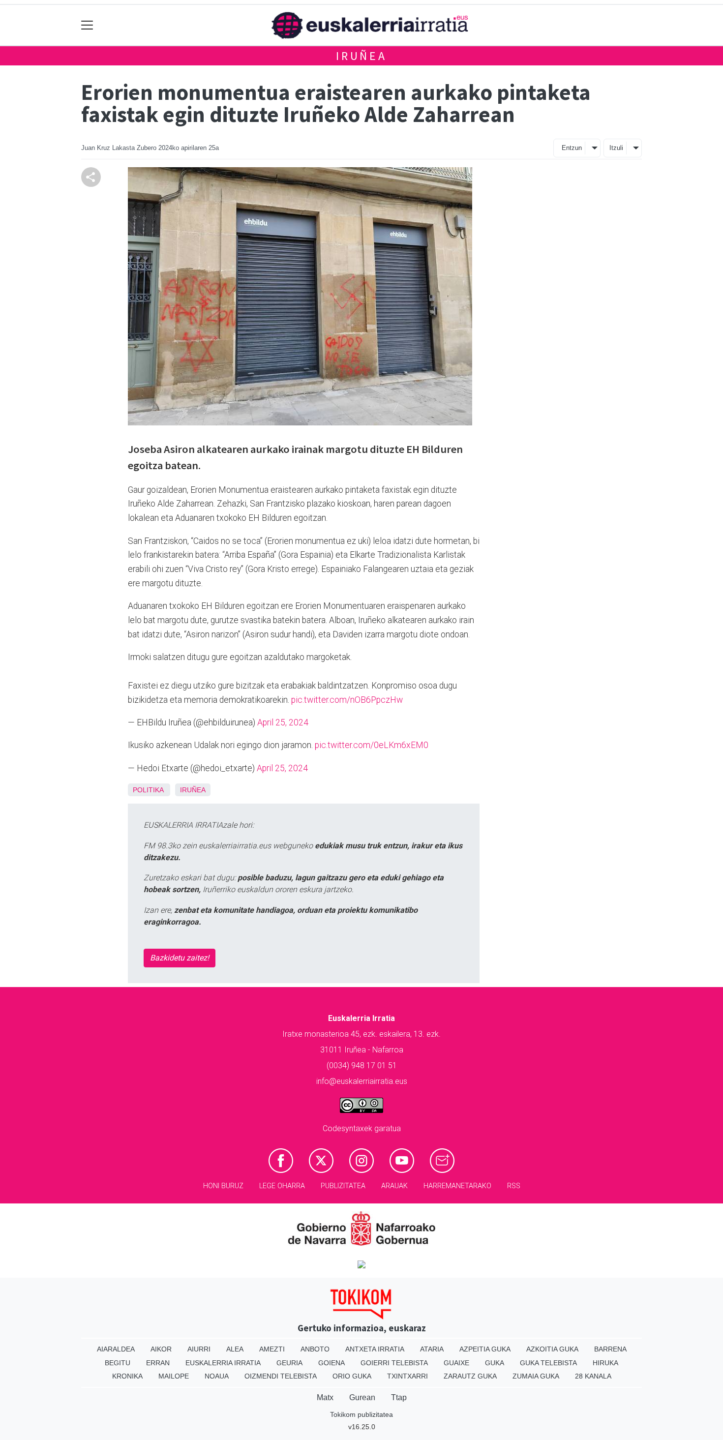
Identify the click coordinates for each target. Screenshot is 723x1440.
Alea (234, 1349)
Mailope (173, 1376)
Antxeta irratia (374, 1349)
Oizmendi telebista (280, 1376)
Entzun (572, 147)
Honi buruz (223, 1186)
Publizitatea (343, 1186)
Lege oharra (282, 1186)
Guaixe (456, 1363)
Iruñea (361, 55)
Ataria (432, 1349)
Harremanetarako (457, 1186)
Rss (513, 1186)
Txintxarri (407, 1376)
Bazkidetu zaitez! (179, 957)
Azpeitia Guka (485, 1349)
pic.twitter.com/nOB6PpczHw (347, 700)
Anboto (315, 1349)
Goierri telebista (394, 1363)
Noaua (217, 1376)
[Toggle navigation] (87, 25)
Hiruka (605, 1363)
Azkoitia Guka (552, 1349)
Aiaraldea (116, 1349)
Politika (148, 790)
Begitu (117, 1363)
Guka (494, 1363)
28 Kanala (593, 1376)
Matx (325, 1397)
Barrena (610, 1349)
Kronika (127, 1376)
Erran (158, 1363)
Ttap (399, 1397)
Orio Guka (351, 1376)
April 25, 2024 (282, 722)
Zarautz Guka (470, 1376)
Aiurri (199, 1349)
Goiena (331, 1363)
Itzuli (616, 147)
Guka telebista (548, 1363)
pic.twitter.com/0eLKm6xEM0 (371, 745)
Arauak (394, 1186)
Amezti (272, 1349)
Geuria (289, 1363)
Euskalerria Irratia (223, 1363)
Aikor (161, 1349)
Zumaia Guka (535, 1376)
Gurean (362, 1397)
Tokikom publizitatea (361, 1414)
